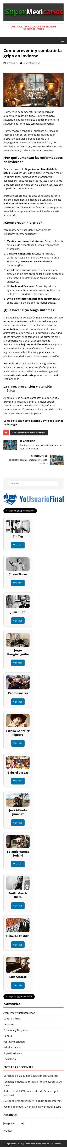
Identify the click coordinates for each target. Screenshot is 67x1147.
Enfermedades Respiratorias (29, 432)
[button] (62, 40)
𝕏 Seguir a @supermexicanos (20, 511)
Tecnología (9, 1059)
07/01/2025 (12, 62)
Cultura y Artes (12, 1018)
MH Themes (55, 1143)
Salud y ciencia (12, 1047)
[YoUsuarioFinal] (33, 502)
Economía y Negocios (15, 1030)
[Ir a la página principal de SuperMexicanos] (33, 19)
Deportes (8, 1024)
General (8, 1035)
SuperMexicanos (31, 62)
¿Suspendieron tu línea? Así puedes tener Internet (32, 1100)
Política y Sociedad (14, 1041)
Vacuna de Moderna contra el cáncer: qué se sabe (32, 1106)
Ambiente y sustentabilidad (19, 1012)
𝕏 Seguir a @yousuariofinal (19, 996)
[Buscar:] (34, 483)
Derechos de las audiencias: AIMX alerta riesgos (31, 1075)
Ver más (18, 545)
